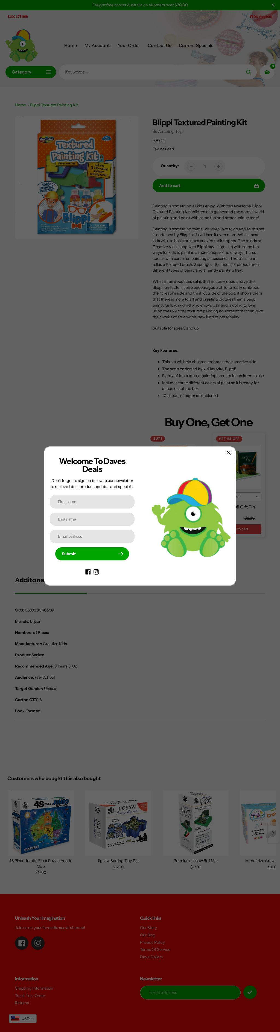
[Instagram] (96, 571)
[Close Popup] (228, 452)
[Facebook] (88, 571)
